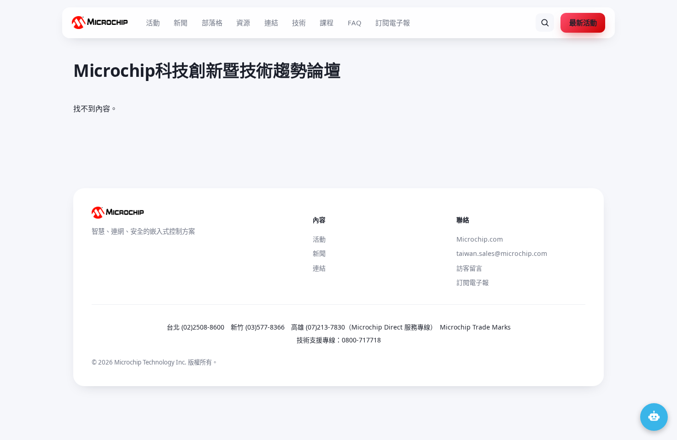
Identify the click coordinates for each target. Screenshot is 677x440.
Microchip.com (479, 239)
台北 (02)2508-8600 (195, 327)
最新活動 (583, 22)
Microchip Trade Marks (475, 327)
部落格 (212, 22)
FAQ (355, 22)
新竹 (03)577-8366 (258, 327)
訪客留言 (469, 268)
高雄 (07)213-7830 (318, 327)
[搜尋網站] (545, 22)
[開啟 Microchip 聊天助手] (654, 417)
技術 (299, 22)
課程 (326, 22)
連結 (271, 22)
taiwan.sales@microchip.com (501, 253)
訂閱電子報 (392, 22)
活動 (153, 22)
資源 (243, 22)
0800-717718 (361, 340)
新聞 (180, 22)
